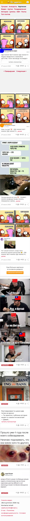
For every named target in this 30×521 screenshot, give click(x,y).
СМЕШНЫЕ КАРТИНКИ (15, 272)
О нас (3, 510)
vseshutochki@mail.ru (9, 508)
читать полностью (8, 422)
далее (20, 131)
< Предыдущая (9, 71)
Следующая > (21, 71)
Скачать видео (6, 500)
